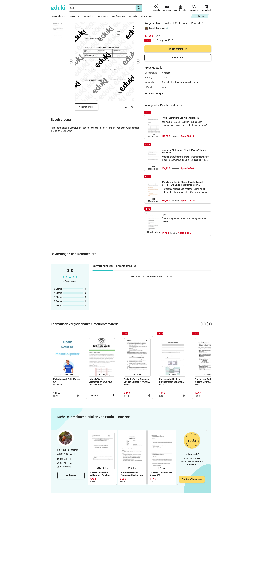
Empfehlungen (118, 16)
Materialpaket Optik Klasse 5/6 (66, 380)
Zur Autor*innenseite (192, 479)
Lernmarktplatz (95, 385)
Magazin (133, 16)
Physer (162, 385)
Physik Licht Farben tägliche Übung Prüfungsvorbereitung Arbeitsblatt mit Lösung (206, 380)
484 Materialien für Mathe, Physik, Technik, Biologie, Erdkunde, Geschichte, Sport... (183, 183)
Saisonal (87, 16)
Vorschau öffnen (86, 107)
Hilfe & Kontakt (147, 16)
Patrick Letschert (157, 28)
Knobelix (128, 385)
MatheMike (58, 385)
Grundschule (57, 16)
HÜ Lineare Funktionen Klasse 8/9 (161, 474)
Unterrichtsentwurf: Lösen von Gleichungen (131, 474)
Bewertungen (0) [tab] (102, 266)
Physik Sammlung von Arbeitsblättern (180, 118)
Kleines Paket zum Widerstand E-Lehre (100, 474)
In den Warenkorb (178, 48)
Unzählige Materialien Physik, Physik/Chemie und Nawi (184, 151)
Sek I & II (73, 16)
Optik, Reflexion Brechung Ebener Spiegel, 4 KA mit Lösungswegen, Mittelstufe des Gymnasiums (137, 380)
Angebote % (103, 16)
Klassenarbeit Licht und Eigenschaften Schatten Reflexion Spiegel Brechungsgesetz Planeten (172, 380)
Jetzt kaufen (178, 57)
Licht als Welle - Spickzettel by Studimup (100, 380)
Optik (164, 214)
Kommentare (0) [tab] (126, 266)
